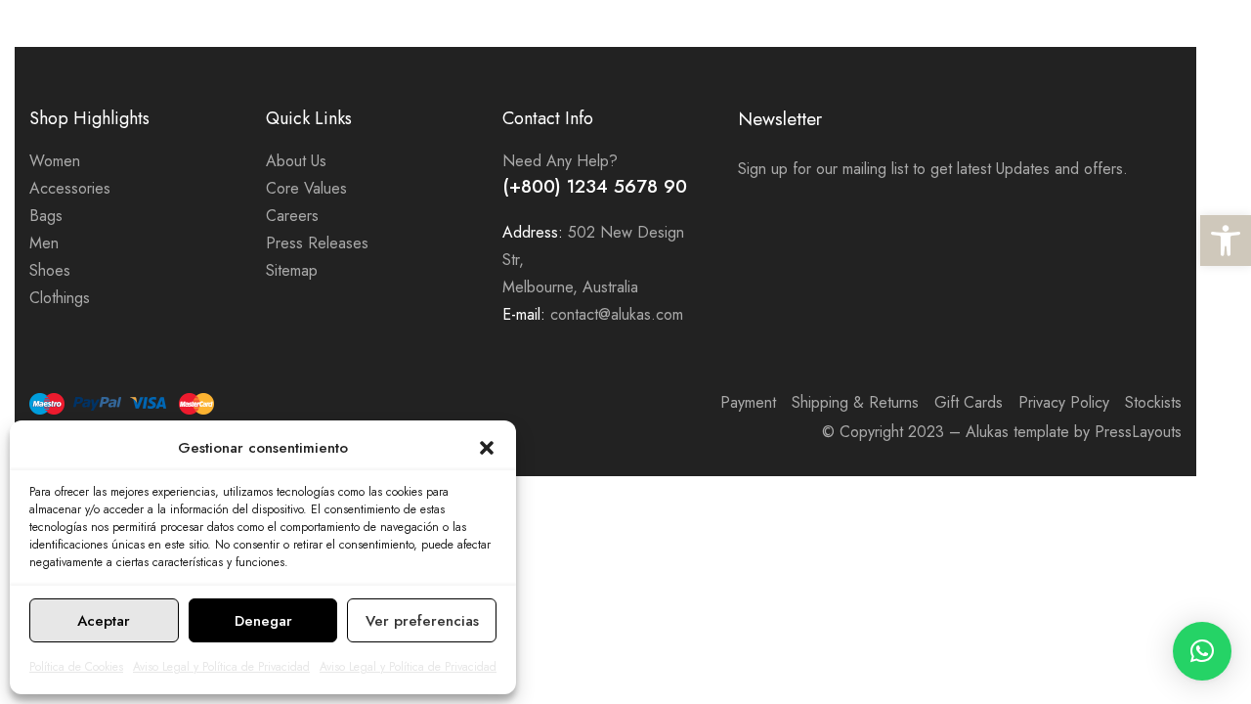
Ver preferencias (422, 621)
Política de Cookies (76, 667)
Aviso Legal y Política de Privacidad (221, 667)
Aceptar (103, 621)
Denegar (263, 621)
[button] (1225, 240)
